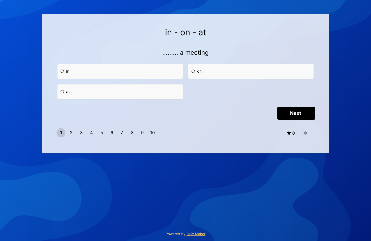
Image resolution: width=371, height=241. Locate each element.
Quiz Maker (196, 234)
